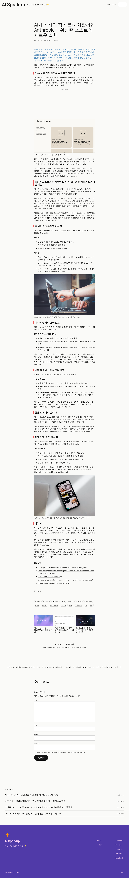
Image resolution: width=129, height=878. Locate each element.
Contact (121, 872)
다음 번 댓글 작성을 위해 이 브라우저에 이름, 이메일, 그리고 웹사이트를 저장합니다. (60, 752)
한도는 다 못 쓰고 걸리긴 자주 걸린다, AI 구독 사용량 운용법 (31, 795)
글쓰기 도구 (71, 601)
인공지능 (63, 605)
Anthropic (55, 601)
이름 (36, 725)
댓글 (36, 700)
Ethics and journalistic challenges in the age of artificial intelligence (64, 580)
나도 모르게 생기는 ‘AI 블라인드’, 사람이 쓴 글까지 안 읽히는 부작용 (35, 801)
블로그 (37, 605)
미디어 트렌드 (88, 601)
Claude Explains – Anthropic (49, 576)
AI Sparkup (13, 4)
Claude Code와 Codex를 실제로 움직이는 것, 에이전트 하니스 (33, 813)
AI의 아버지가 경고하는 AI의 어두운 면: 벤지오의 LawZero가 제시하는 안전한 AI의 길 (39, 667)
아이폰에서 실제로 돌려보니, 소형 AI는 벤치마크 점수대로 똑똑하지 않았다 (38, 807)
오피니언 (44, 605)
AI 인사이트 (47, 40)
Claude (63, 601)
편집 (86, 605)
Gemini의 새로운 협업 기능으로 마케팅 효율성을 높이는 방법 (85, 630)
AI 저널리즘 (46, 601)
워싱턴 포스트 (54, 605)
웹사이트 (36, 743)
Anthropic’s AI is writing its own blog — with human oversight (61, 567)
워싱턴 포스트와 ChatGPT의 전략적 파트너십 (43, 630)
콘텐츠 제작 (78, 605)
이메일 (36, 734)
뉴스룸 (79, 601)
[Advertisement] (64, 104)
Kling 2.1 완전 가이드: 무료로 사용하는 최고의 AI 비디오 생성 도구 (97, 667)
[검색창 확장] (122, 4)
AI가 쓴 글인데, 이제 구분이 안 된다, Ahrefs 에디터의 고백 (64, 630)
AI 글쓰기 (38, 601)
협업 (91, 605)
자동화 (70, 605)
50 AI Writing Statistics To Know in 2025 (53, 583)
